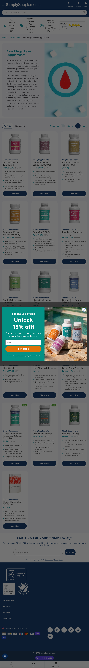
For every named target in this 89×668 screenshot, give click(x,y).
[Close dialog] (84, 310)
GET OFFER (23, 349)
